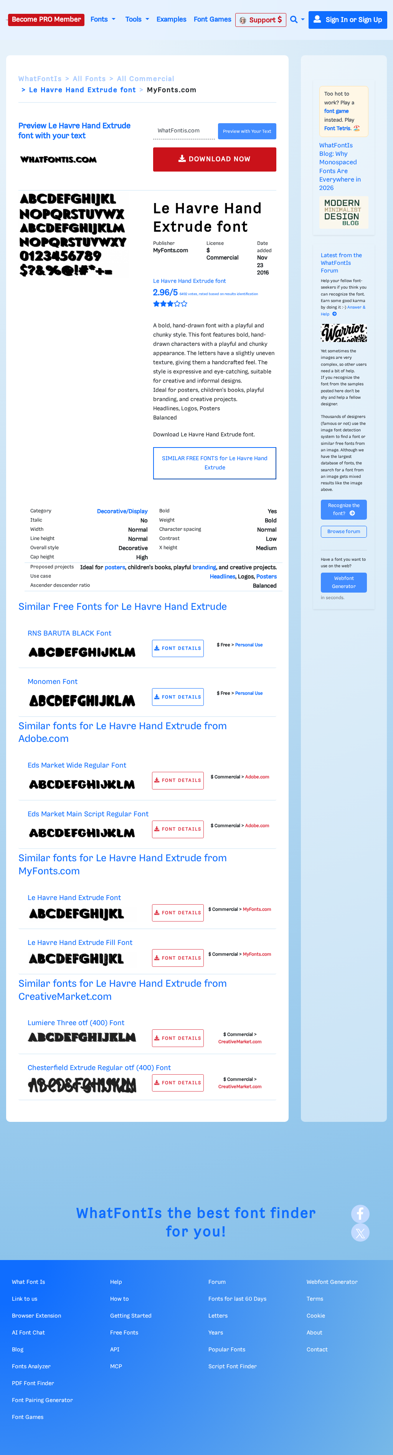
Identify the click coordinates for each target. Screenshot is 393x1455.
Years (215, 1333)
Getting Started (131, 1316)
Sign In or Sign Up (353, 20)
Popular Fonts (226, 1350)
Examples (172, 19)
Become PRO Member (46, 19)
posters (115, 568)
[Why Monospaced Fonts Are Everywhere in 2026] (343, 212)
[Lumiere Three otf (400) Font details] (82, 1037)
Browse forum (343, 531)
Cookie (316, 1316)
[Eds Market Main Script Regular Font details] (82, 833)
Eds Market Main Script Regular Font (88, 814)
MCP (116, 1367)
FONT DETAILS (180, 648)
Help (116, 1282)
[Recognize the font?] (344, 333)
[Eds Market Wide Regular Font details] (82, 784)
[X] (360, 1232)
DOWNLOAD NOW (219, 159)
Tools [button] (134, 19)
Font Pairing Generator (42, 1400)
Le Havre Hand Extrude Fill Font (80, 942)
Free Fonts (124, 1333)
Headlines (222, 577)
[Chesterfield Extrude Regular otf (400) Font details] (82, 1085)
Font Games (212, 19)
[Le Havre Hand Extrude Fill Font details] (82, 960)
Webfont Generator (344, 582)
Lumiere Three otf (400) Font (76, 1023)
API (114, 1350)
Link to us (24, 1299)
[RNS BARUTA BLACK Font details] (82, 652)
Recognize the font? (344, 509)
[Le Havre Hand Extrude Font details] (82, 915)
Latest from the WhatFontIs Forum (341, 263)
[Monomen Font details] (82, 700)
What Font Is (28, 1282)
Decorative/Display (122, 512)
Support (263, 20)
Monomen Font (53, 681)
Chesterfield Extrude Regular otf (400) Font (99, 1068)
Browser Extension (36, 1316)
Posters (266, 577)
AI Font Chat (28, 1333)
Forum (217, 1282)
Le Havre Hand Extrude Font (74, 898)
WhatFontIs (40, 79)
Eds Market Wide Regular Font (77, 765)
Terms (315, 1299)
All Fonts (89, 79)
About (314, 1333)
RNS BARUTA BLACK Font (69, 633)
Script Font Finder (232, 1367)
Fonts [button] (100, 19)
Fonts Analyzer (31, 1367)
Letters (218, 1316)
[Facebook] (360, 1214)
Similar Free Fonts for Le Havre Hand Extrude (122, 607)
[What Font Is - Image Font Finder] (7, 20)
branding (204, 568)
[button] (297, 20)
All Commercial (146, 79)
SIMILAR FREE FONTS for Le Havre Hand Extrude (215, 463)
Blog (17, 1350)
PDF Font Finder (33, 1384)
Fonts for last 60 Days (237, 1299)
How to (119, 1299)
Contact (317, 1350)
